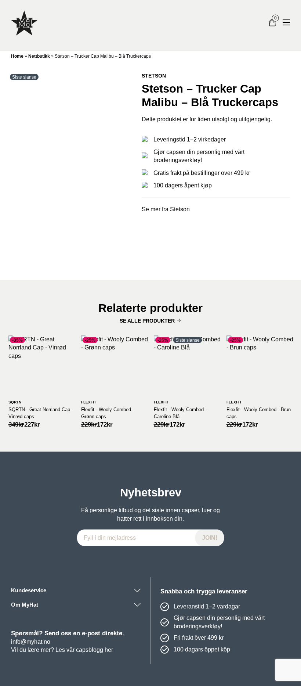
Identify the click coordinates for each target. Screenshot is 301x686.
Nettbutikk (39, 56)
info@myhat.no (30, 642)
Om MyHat (24, 604)
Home (17, 56)
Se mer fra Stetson (166, 209)
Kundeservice (28, 590)
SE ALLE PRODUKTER (147, 321)
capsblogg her (94, 650)
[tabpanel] (71, 166)
